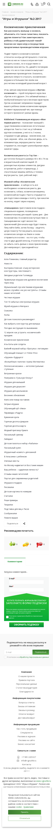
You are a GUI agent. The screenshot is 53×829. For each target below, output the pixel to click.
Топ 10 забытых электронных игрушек (21, 302)
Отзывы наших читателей (16, 474)
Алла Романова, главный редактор (20, 259)
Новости (8, 263)
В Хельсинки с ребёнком (15, 456)
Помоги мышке (11, 517)
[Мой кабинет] (37, 4)
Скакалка (8, 310)
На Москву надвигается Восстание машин (23, 465)
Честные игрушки (12, 297)
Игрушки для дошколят (15, 386)
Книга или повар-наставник (16, 399)
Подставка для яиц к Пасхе (16, 509)
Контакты (26, 764)
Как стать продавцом (27, 728)
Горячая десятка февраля (16, 421)
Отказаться (25, 818)
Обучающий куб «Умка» (15, 408)
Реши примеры (11, 500)
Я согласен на (28, 657)
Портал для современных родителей (21, 478)
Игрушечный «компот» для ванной (20, 452)
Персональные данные (26, 684)
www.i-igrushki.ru (43, 781)
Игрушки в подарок (13, 482)
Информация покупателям (26, 698)
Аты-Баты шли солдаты (15, 344)
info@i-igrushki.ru (28, 760)
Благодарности (26, 691)
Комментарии (15, 561)
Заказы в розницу (26, 710)
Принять (24, 812)
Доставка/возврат (26, 718)
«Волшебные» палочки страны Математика (24, 361)
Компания (26, 672)
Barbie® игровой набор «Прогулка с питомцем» (26, 348)
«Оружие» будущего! (13, 357)
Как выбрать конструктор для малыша (22, 323)
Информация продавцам (27, 724)
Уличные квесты (11, 461)
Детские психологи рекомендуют (19, 319)
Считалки (8, 496)
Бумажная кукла (11, 417)
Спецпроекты (26, 732)
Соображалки (10, 513)
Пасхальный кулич (12, 447)
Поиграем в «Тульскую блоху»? (18, 378)
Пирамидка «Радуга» (13, 412)
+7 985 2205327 (29, 757)
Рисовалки (9, 487)
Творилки (8, 504)
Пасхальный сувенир (13, 434)
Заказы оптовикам (26, 706)
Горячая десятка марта (15, 426)
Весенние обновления (14, 395)
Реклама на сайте (26, 740)
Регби (7, 315)
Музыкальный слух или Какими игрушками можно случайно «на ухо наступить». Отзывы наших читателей (25, 290)
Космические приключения (16, 340)
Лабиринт (8, 439)
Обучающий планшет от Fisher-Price (21, 353)
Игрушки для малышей (14, 382)
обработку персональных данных (34, 657)
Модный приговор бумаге (16, 430)
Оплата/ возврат (26, 714)
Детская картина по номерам (17, 491)
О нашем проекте (26, 676)
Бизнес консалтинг (26, 744)
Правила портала (26, 680)
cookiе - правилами (25, 807)
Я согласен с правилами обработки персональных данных (26, 617)
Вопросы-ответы (27, 702)
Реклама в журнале (26, 736)
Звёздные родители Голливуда (18, 275)
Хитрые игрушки (11, 404)
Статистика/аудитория (26, 687)
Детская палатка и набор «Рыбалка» (21, 443)
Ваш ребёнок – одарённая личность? (21, 469)
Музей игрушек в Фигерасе (16, 306)
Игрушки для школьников (16, 391)
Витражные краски (12, 373)
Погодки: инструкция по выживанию (21, 328)
